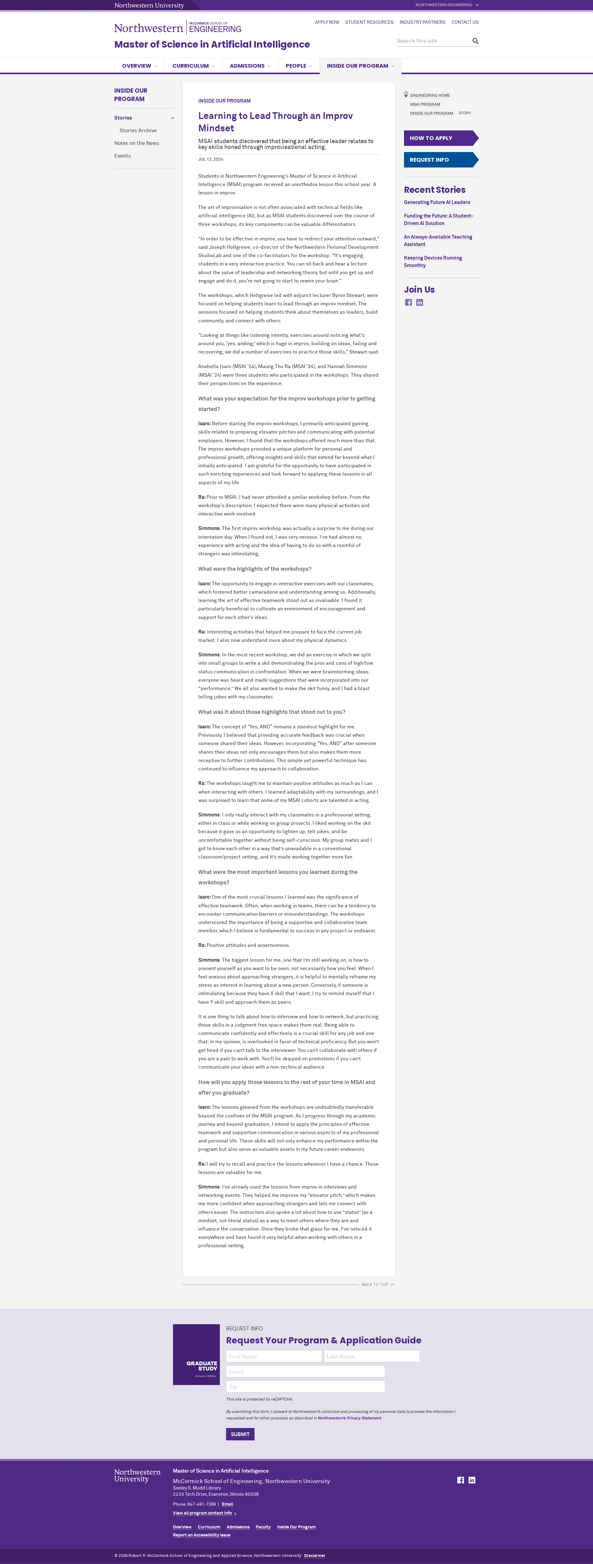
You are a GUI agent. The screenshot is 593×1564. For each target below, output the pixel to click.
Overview (136, 66)
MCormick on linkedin (419, 302)
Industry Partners (423, 22)
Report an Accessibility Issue (201, 1535)
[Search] (476, 41)
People (296, 66)
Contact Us (465, 22)
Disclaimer (314, 1556)
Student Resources (369, 22)
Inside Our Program (357, 66)
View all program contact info (202, 1513)
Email (227, 1504)
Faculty (263, 1527)
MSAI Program (425, 104)
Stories (123, 118)
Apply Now (327, 22)
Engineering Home (430, 96)
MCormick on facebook (408, 302)
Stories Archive (138, 131)
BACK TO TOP (375, 1284)
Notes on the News (136, 143)
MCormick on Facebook (460, 1480)
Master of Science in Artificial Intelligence (212, 44)
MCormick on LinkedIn (471, 1480)
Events (122, 156)
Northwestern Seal (143, 1486)
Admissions (247, 66)
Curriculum (190, 66)
